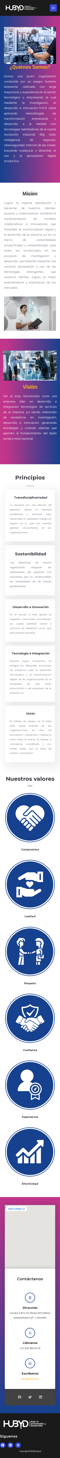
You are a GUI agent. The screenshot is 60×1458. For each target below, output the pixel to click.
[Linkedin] (40, 1397)
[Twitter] (30, 1397)
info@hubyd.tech (30, 1378)
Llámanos (30, 1343)
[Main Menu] (53, 7)
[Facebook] (20, 1397)
